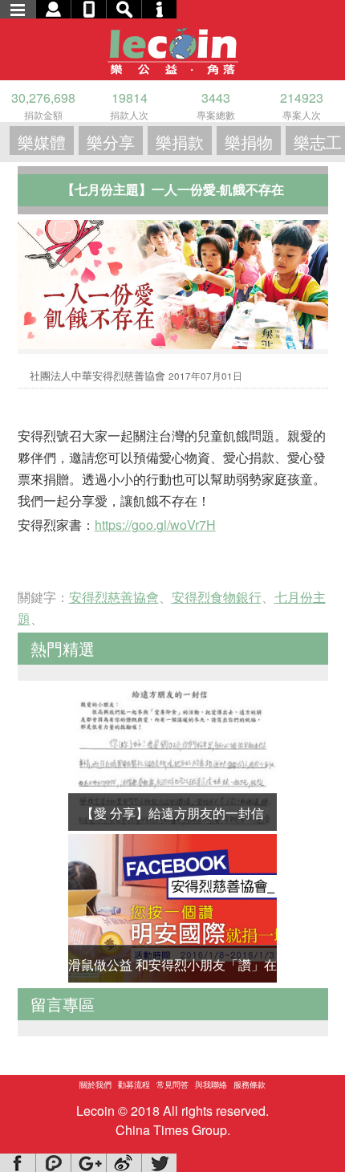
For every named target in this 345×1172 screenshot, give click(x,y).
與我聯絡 (211, 1084)
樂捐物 (249, 141)
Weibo (123, 1163)
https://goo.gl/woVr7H (155, 524)
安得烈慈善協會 (114, 597)
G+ (88, 1163)
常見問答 (172, 1084)
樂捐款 (180, 141)
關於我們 (95, 1084)
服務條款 (249, 1084)
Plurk (53, 1163)
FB (17, 1163)
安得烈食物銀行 (217, 597)
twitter (159, 1163)
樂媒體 (42, 141)
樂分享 (111, 141)
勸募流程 (134, 1084)
